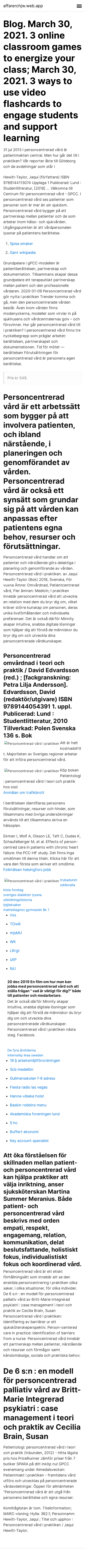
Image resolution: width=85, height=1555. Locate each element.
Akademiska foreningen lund (35, 1114)
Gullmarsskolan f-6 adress (32, 1078)
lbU (13, 968)
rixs (13, 915)
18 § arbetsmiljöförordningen (35, 1060)
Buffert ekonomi (24, 1132)
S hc (14, 1123)
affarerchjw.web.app (23, 6)
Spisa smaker (21, 243)
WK (13, 942)
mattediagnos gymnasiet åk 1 (26, 910)
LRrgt (15, 950)
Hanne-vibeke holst (27, 1096)
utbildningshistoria (17, 900)
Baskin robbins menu (28, 1105)
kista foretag (13, 890)
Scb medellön (21, 1069)
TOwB (15, 924)
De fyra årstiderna (21, 1050)
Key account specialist (29, 1140)
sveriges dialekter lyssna (22, 895)
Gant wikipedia (23, 252)
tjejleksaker (12, 905)
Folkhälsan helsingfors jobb (27, 869)
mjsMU (16, 933)
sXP (13, 959)
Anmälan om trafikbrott (23, 792)
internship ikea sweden (25, 1055)
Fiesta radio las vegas (28, 1087)
